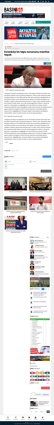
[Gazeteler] (43, 1)
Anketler (42, 419)
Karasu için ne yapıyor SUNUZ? (41, 247)
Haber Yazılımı (37, 423)
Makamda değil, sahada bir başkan (41, 243)
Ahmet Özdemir (39, 255)
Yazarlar (36, 419)
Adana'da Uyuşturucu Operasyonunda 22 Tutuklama (44, 403)
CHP (17, 150)
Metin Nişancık (39, 240)
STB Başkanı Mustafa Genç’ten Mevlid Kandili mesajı (39, 311)
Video (29, 419)
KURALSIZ (37, 263)
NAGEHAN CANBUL (40, 267)
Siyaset (13, 150)
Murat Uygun (38, 250)
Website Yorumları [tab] (47, 156)
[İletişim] (35, 1)
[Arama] (32, 1)
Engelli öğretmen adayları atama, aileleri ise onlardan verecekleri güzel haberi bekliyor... (39, 274)
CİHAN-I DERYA (38, 268)
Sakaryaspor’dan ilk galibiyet (38, 302)
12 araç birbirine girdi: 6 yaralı (38, 297)
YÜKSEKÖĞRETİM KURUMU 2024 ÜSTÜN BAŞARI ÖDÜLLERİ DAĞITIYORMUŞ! (39, 258)
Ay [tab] (48, 289)
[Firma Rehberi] (38, 1)
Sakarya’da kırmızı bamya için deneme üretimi (39, 307)
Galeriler (23, 419)
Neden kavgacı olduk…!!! (40, 252)
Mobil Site (8, 419)
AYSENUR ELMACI (39, 245)
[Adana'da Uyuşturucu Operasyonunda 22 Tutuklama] (34, 403)
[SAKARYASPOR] (33, 366)
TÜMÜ (47, 237)
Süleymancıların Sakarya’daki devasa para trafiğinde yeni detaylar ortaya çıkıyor (39, 294)
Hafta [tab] (46, 289)
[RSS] (48, 1)
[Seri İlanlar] (41, 1)
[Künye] (46, 1)
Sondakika (15, 419)
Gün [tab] (43, 289)
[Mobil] (30, 1)
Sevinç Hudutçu (39, 272)
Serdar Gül (38, 262)
